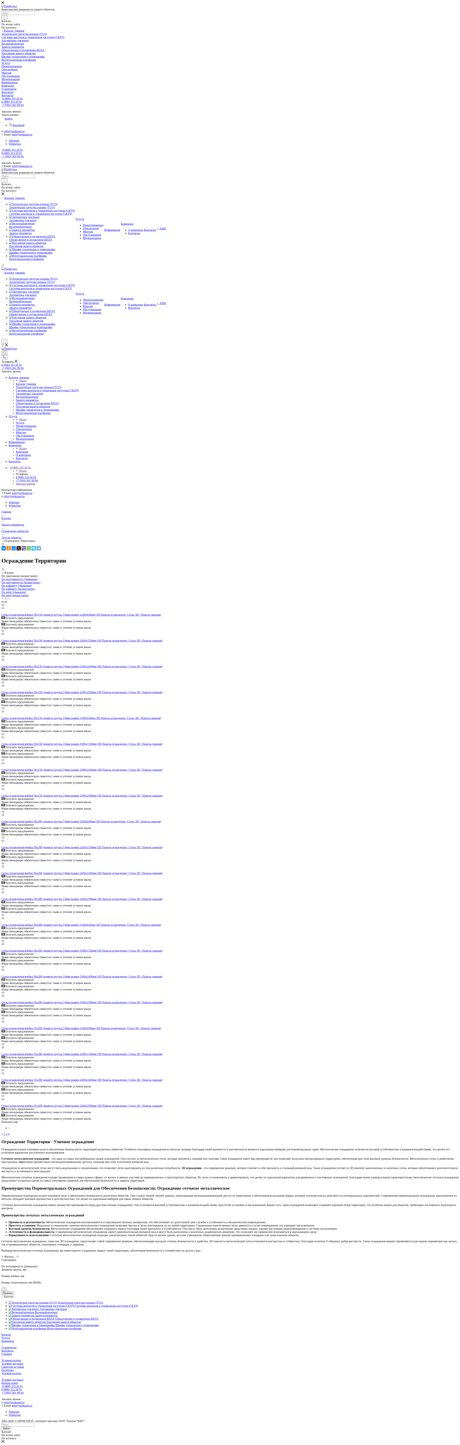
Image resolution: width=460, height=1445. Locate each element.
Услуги (20, 422)
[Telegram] (39, 548)
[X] (19, 548)
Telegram (14, 140)
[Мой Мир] (14, 548)
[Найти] (4, 17)
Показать (8, 1293)
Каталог (6, 1334)
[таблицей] (9, 598)
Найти (6, 1428)
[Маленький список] (2, 601)
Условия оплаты (11, 1360)
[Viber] (24, 548)
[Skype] (34, 548)
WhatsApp (15, 143)
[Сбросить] (3, 1289)
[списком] (5, 598)
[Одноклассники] (8, 548)
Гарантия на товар (12, 1366)
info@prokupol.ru (14, 131)
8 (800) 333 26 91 (12, 98)
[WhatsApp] (29, 548)
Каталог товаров (26, 383)
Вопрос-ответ (9, 1383)
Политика (7, 1370)
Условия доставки (12, 1363)
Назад (23, 380)
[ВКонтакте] (3, 548)
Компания (22, 451)
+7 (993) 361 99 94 (12, 105)
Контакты (7, 1350)
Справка (6, 1353)
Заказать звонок (25, 483)
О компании (9, 1347)
